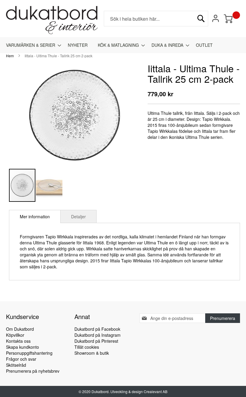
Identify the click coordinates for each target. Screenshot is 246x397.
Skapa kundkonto (22, 347)
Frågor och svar (21, 359)
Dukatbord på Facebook (97, 329)
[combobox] (156, 18)
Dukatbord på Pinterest (96, 341)
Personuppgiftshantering (29, 353)
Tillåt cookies (86, 347)
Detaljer (78, 216)
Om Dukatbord (20, 329)
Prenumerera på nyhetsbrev (32, 371)
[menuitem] (31, 45)
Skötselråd (16, 365)
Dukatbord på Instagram (97, 335)
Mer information (35, 216)
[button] (49, 185)
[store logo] (52, 20)
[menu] (123, 45)
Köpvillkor (15, 335)
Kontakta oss (18, 341)
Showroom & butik (91, 353)
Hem (10, 55)
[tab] (35, 216)
